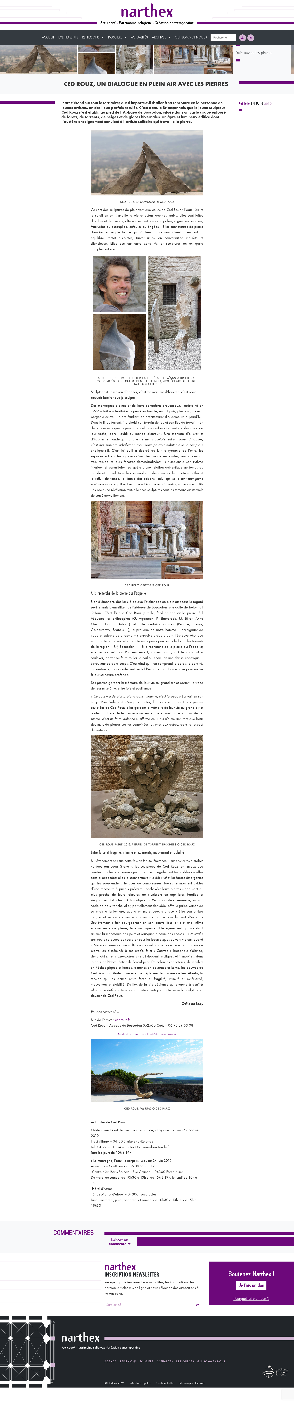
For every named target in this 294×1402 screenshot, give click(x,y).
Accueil (48, 37)
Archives (159, 37)
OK (197, 1304)
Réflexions (91, 37)
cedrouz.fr (122, 1019)
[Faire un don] (242, 37)
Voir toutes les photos (254, 52)
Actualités (139, 37)
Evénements (68, 37)
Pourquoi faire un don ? (251, 1298)
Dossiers (115, 37)
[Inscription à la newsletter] (250, 37)
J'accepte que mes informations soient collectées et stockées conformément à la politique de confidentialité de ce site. (194, 1253)
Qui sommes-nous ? (191, 37)
